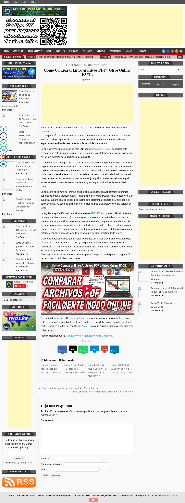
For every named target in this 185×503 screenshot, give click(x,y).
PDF (75, 196)
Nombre (45, 458)
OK (93, 500)
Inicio (6, 2)
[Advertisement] (130, 26)
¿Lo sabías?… (142, 51)
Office (48, 51)
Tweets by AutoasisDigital (151, 209)
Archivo (160, 84)
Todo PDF (103, 65)
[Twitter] (163, 51)
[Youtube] (172, 51)
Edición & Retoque (35, 51)
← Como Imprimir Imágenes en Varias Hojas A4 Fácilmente (68, 388)
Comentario (47, 420)
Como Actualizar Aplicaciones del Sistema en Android (51, 369)
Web (43, 469)
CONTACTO (35, 2)
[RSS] (176, 51)
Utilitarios (73, 51)
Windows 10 (87, 51)
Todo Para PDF (115, 51)
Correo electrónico (51, 464)
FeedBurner (26, 462)
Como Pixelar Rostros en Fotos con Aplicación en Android (75, 369)
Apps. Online (18, 51)
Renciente (146, 84)
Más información (169, 495)
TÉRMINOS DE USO (19, 2)
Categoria (175, 84)
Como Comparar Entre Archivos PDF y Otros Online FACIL (87, 72)
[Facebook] (168, 51)
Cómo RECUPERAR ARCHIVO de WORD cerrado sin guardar (121, 369)
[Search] (181, 51)
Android (129, 51)
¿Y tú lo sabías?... (76, 65)
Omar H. (88, 79)
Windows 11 (101, 51)
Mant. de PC (60, 51)
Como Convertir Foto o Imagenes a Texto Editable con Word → (103, 391)
